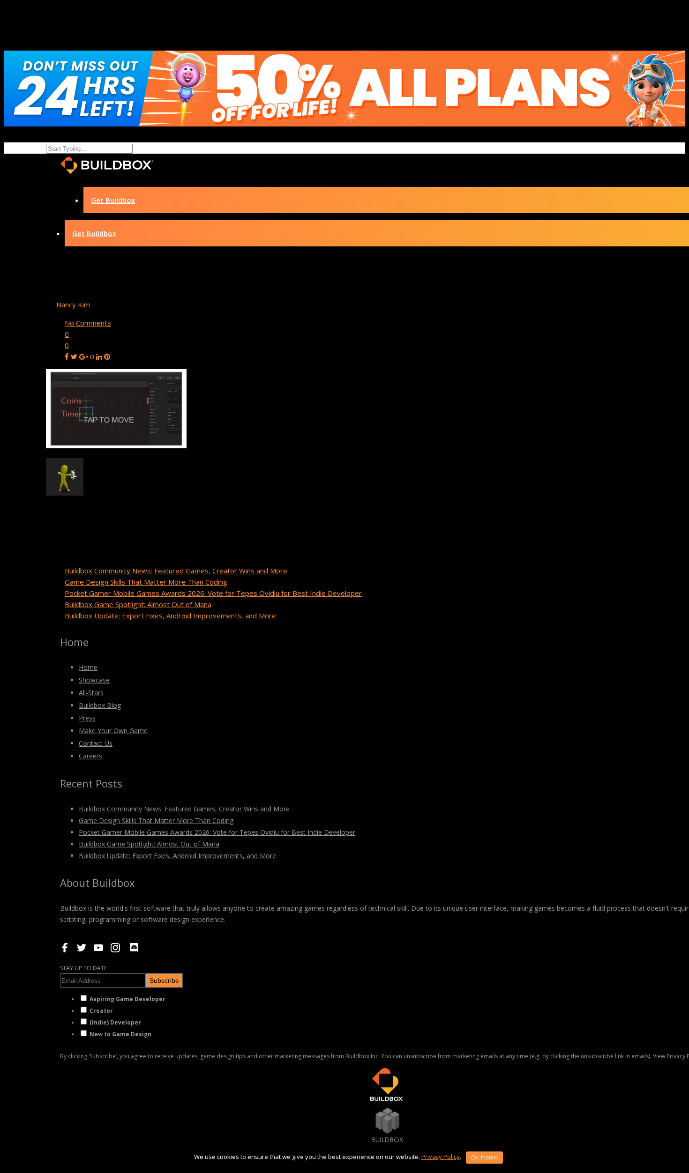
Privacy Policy (440, 1156)
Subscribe (164, 980)
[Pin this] (107, 356)
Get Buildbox (113, 200)
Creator (101, 1011)
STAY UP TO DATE (83, 968)
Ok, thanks (484, 1157)
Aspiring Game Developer (127, 999)
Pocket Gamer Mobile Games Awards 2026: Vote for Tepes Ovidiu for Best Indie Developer (213, 593)
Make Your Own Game (113, 730)
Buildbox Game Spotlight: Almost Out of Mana (138, 604)
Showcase (94, 680)
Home (88, 667)
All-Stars (91, 692)
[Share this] (68, 356)
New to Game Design (120, 1034)
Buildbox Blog (100, 705)
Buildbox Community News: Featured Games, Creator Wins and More (176, 570)
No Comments (88, 322)
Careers (90, 755)
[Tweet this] (75, 356)
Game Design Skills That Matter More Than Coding (146, 581)
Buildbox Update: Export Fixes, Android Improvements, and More (170, 615)
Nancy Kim (73, 304)
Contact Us (95, 743)
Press (87, 717)
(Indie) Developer (115, 1022)
